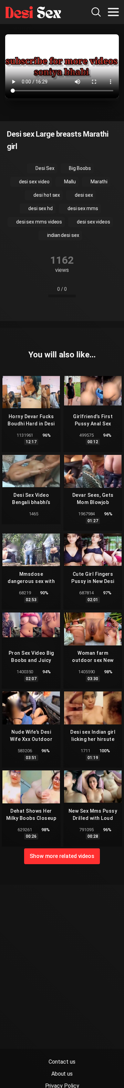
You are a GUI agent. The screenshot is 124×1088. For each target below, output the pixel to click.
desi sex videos (93, 222)
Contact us (62, 1061)
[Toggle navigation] (113, 12)
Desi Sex (44, 168)
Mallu (69, 181)
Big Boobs (79, 168)
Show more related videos (62, 856)
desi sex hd (40, 208)
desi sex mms (82, 208)
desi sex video (34, 181)
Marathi (98, 181)
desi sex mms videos (38, 222)
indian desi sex (62, 235)
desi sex (83, 195)
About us (62, 1073)
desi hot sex (46, 195)
